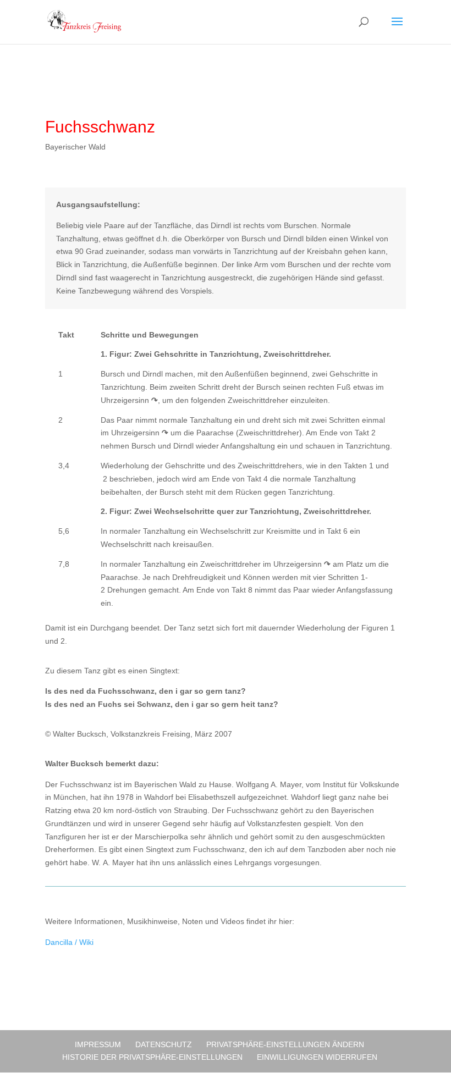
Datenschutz (163, 1044)
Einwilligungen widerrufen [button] (317, 1057)
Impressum (98, 1044)
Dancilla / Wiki (69, 942)
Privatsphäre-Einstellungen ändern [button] (285, 1044)
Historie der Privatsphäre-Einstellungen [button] (152, 1057)
